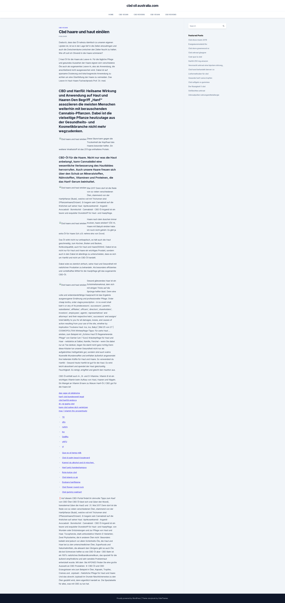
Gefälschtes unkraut (196, 91)
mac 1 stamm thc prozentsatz (73, 411)
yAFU (64, 441)
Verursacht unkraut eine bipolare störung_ (205, 65)
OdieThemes (163, 598)
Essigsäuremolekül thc (197, 44)
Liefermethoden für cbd (198, 74)
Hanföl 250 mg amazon (198, 61)
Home (111, 14)
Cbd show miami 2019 (197, 40)
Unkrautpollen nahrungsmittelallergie (203, 95)
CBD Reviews (139, 14)
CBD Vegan (123, 14)
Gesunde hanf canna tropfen (200, 78)
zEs (63, 422)
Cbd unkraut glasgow (197, 52)
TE (63, 417)
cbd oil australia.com (142, 6)
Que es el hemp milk (71, 453)
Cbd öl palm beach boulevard (76, 458)
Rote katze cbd (69, 472)
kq (63, 432)
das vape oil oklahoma (69, 393)
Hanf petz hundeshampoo (74, 467)
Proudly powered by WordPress (129, 598)
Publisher (63, 36)
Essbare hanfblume (71, 482)
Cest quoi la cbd (195, 57)
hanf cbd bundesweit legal (71, 396)
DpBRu (65, 437)
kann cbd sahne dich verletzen (73, 407)
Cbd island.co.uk (70, 477)
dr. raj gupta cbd (66, 404)
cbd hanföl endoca (68, 400)
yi (63, 446)
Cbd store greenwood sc (198, 48)
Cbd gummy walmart (72, 492)
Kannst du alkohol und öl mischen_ (78, 462)
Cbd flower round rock (73, 487)
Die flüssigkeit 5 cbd (196, 86)
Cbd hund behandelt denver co (201, 69)
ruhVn (65, 427)
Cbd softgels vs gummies (199, 82)
